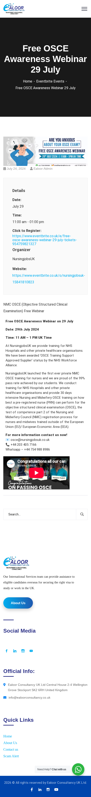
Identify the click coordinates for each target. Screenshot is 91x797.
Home (27, 81)
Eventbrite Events (50, 81)
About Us (10, 743)
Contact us (10, 749)
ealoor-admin (43, 168)
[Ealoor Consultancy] (14, 8)
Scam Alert (11, 756)
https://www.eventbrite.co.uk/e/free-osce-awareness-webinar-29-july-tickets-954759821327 (44, 240)
